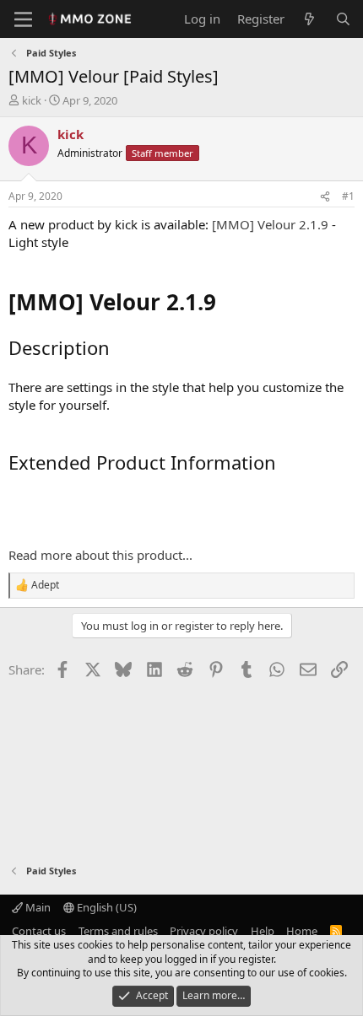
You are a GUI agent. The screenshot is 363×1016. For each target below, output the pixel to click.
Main (37, 907)
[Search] (343, 19)
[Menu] (23, 19)
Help (262, 930)
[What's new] (309, 19)
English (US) (105, 907)
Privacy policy (204, 930)
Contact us (39, 930)
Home (301, 930)
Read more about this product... (100, 554)
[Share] (325, 197)
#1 (348, 196)
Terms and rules (118, 930)
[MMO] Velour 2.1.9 (270, 224)
